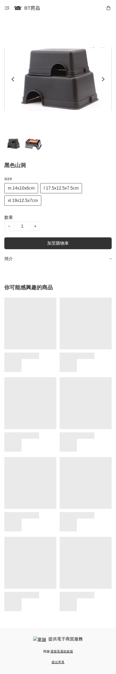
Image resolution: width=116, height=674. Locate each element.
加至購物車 (58, 243)
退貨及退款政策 (61, 651)
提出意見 (58, 662)
